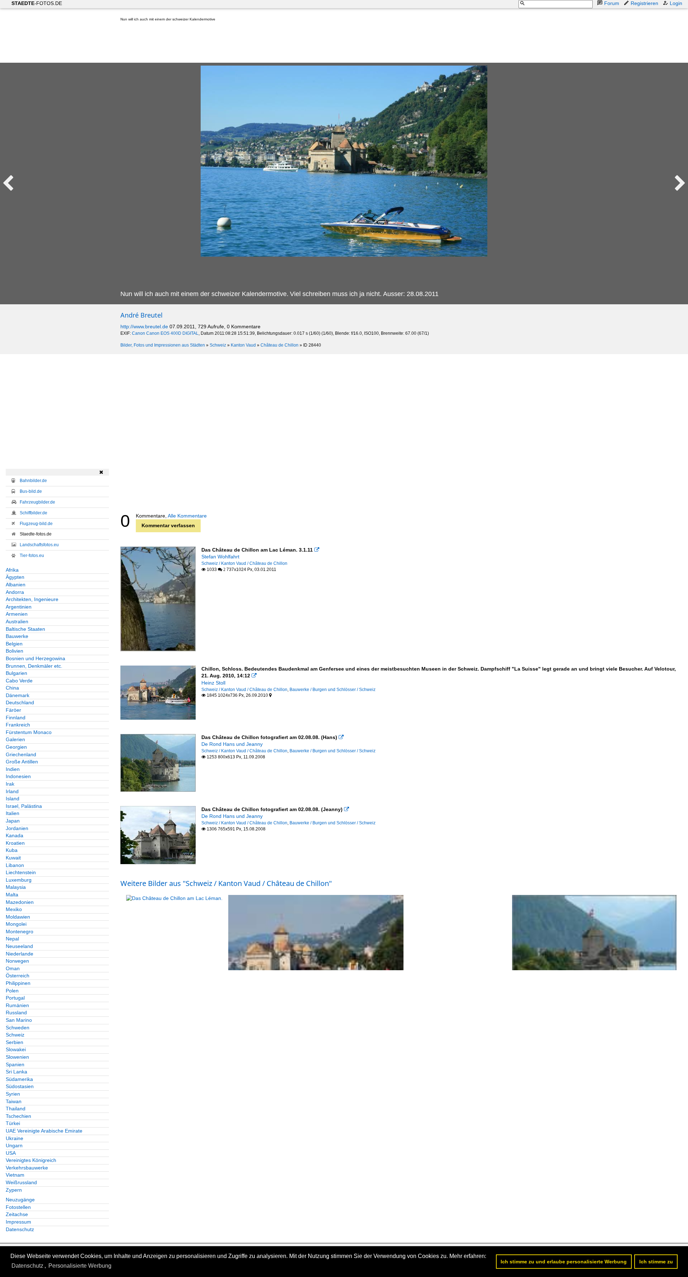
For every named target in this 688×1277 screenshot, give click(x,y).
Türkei (13, 1123)
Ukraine (14, 1138)
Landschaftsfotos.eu (39, 544)
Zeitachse (17, 1214)
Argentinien (19, 607)
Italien (12, 813)
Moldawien (18, 917)
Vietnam (15, 1175)
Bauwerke (17, 636)
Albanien (15, 584)
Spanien (15, 1064)
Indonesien (18, 776)
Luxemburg (19, 880)
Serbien (14, 1042)
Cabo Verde (19, 680)
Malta (12, 894)
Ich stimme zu (656, 1261)
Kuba (12, 850)
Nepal (12, 939)
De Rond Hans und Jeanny (232, 744)
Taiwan (14, 1101)
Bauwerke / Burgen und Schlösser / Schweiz (333, 689)
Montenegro (19, 931)
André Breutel (141, 315)
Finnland (15, 717)
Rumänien (17, 1005)
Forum (611, 3)
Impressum (18, 1222)
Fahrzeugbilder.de (37, 502)
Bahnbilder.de (33, 480)
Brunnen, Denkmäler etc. (34, 666)
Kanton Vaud (243, 345)
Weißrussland (21, 1182)
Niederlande (19, 954)
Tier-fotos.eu (32, 555)
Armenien (17, 614)
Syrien (13, 1094)
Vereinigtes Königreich (31, 1160)
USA (11, 1153)
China (12, 688)
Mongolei (16, 924)
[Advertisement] (250, 44)
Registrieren (644, 3)
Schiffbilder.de (33, 512)
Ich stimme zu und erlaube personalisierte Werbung (564, 1261)
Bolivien (14, 651)
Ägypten (15, 577)
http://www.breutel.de (144, 326)
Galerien (15, 739)
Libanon (15, 865)
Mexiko (14, 909)
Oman (13, 968)
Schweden (17, 1027)
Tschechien (18, 1116)
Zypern (14, 1190)
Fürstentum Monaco (29, 732)
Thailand (15, 1108)
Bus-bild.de (31, 491)
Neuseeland (19, 946)
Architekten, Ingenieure (32, 599)
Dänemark (17, 695)
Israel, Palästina (24, 806)
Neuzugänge (20, 1199)
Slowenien (17, 1057)
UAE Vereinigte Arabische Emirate (44, 1131)
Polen (12, 991)
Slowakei (16, 1049)
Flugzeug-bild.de (36, 523)
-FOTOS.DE (36, 3)
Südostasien (20, 1086)
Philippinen (18, 983)
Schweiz (218, 345)
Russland (16, 1012)
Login (676, 3)
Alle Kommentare (187, 516)
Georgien (16, 747)
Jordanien (17, 828)
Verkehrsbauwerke (27, 1168)
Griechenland (21, 754)
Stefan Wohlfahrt (220, 556)
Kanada (14, 835)
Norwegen (17, 961)
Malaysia (16, 887)
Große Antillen (22, 761)
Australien (17, 621)
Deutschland (20, 702)
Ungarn (14, 1145)
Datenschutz (20, 1229)
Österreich (17, 975)
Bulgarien (16, 673)
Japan (13, 821)
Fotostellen (18, 1207)
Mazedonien (20, 902)
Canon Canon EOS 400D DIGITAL (165, 333)
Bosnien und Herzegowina (35, 658)
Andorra (15, 592)
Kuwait (13, 858)
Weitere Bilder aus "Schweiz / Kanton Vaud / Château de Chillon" (226, 883)
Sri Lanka (16, 1072)
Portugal (15, 998)
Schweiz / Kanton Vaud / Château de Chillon (244, 563)
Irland (12, 791)
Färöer (13, 710)
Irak (10, 784)
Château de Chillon (279, 345)
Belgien (14, 644)
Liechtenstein (21, 872)
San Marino (19, 1020)
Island (12, 798)
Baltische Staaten (25, 629)
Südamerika (19, 1079)
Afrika (12, 570)
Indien (13, 769)
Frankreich (18, 725)
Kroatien (15, 843)
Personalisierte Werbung (79, 1266)
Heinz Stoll (213, 683)
